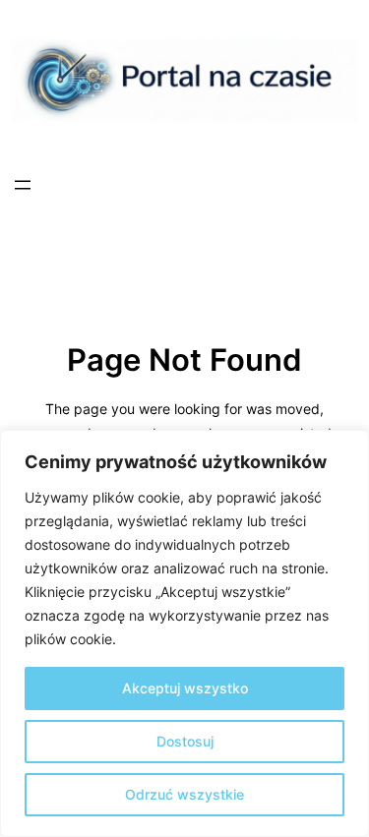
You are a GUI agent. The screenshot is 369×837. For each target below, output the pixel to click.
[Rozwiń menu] (22, 185)
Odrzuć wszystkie (184, 794)
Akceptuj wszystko (185, 688)
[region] (184, 633)
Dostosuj (185, 741)
